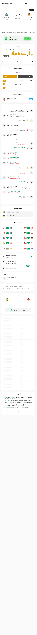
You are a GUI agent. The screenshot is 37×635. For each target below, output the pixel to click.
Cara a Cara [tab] (32, 32)
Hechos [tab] (3, 32)
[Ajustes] (33, 3)
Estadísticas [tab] (24, 32)
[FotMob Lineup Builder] (18, 38)
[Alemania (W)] (28, 300)
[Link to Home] (6, 3)
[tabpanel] (17, 211)
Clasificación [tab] (16, 32)
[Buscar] (30, 3)
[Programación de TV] (26, 3)
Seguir (31, 9)
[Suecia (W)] (7, 300)
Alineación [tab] (9, 32)
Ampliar (18, 411)
